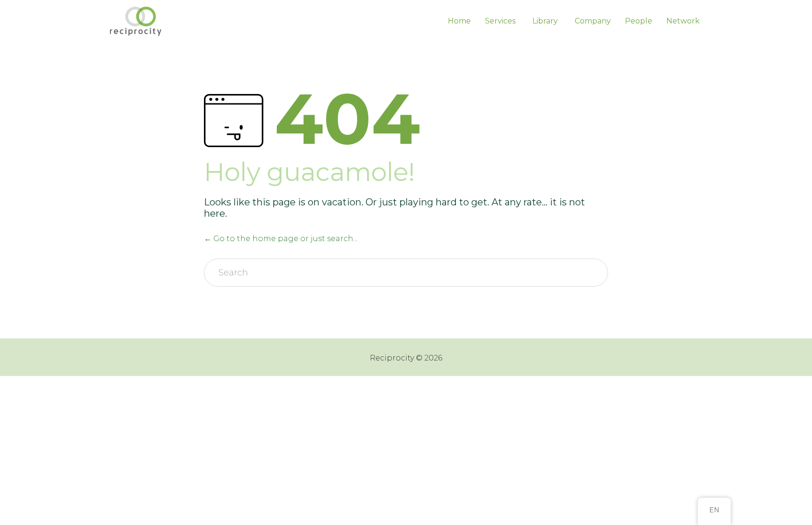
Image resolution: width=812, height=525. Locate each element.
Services (500, 20)
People (638, 20)
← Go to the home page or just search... (281, 238)
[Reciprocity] (137, 21)
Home (459, 20)
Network (683, 20)
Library (545, 20)
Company (593, 20)
